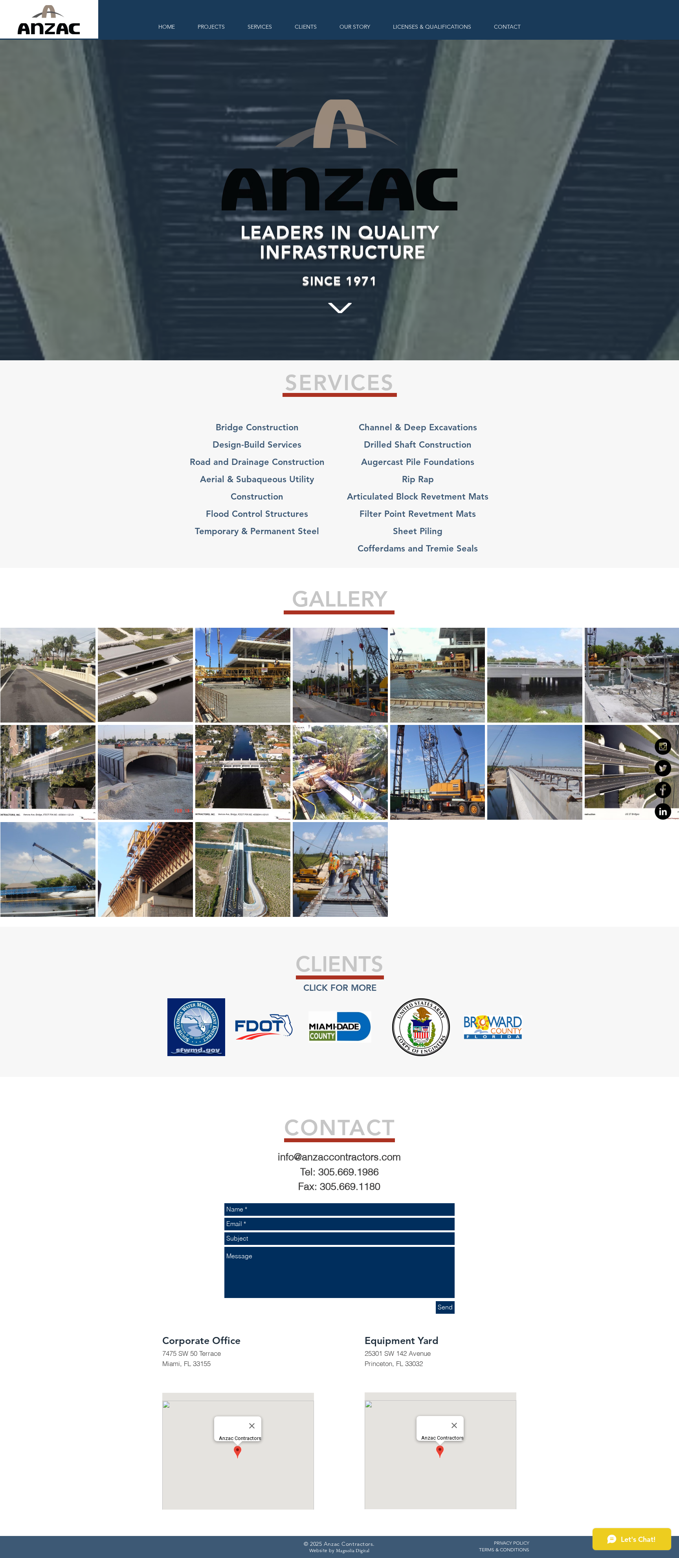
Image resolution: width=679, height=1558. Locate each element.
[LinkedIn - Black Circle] (663, 811)
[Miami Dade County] (339, 1027)
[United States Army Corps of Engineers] (421, 1027)
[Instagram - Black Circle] (663, 746)
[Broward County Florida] (493, 1027)
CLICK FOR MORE (339, 988)
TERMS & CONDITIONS (504, 1549)
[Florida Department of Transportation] (264, 1027)
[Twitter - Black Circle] (663, 768)
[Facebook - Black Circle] (663, 790)
